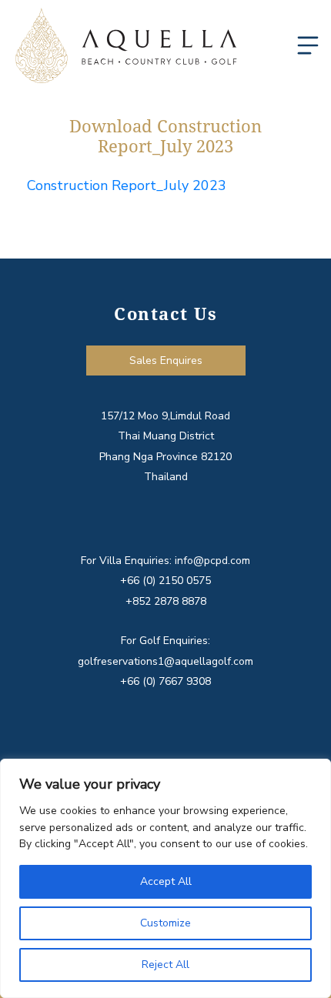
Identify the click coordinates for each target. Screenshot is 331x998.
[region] (165, 878)
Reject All (165, 964)
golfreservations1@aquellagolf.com (165, 661)
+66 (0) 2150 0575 (165, 580)
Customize (165, 923)
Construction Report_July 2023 (126, 185)
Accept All (166, 881)
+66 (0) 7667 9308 (165, 681)
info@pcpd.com (212, 560)
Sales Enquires (165, 360)
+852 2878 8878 (165, 601)
